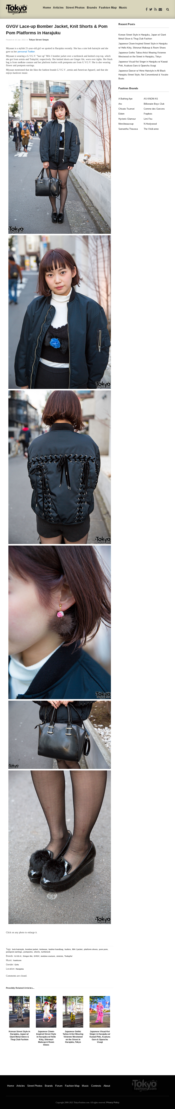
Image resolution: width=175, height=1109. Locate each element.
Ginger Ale (27, 956)
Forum (59, 1085)
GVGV (36, 956)
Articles (58, 7)
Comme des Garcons (154, 109)
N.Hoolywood (150, 124)
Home (47, 7)
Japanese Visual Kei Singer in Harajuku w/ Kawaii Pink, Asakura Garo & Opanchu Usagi (100, 1036)
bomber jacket (31, 949)
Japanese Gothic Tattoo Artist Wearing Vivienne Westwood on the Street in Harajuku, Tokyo (73, 1036)
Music (123, 7)
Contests (96, 1085)
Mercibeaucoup (125, 124)
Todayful (68, 956)
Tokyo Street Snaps (39, 40)
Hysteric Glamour (127, 119)
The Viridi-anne (151, 129)
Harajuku (20, 969)
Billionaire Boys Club (154, 104)
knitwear (43, 949)
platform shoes (91, 949)
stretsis (59, 956)
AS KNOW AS (151, 98)
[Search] (167, 9)
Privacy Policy (112, 1102)
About (107, 1085)
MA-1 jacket (77, 949)
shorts (37, 952)
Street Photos (75, 7)
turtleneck (45, 952)
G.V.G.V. (18, 956)
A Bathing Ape (125, 98)
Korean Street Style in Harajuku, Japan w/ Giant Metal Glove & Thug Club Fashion (19, 1035)
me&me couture (48, 956)
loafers (68, 949)
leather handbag (56, 949)
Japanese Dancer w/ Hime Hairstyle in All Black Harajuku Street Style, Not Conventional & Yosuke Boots (143, 74)
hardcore (17, 960)
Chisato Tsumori (126, 109)
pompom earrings (14, 952)
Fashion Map (108, 7)
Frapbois (148, 113)
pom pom (103, 949)
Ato (120, 104)
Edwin (121, 113)
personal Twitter (26, 51)
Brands (92, 7)
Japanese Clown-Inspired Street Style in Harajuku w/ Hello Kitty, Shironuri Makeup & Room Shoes (46, 1038)
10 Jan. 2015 (20, 40)
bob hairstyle (18, 949)
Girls (17, 965)
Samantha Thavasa (128, 129)
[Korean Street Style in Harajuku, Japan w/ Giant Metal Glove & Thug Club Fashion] (19, 1012)
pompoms (28, 952)
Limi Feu (148, 119)
